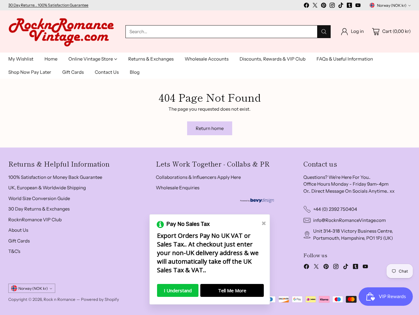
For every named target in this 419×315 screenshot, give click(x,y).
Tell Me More (232, 290)
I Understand (178, 290)
